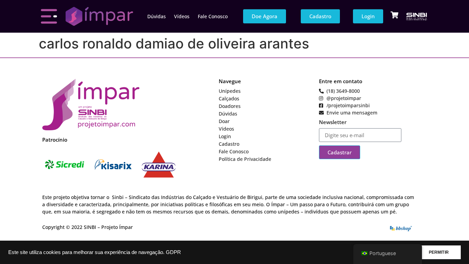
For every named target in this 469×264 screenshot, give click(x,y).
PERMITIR (439, 252)
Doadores (230, 106)
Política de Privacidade (245, 159)
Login (225, 136)
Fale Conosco (213, 16)
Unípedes (230, 91)
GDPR (173, 252)
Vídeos (182, 16)
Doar (224, 121)
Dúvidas (156, 16)
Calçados (229, 98)
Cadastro (229, 144)
